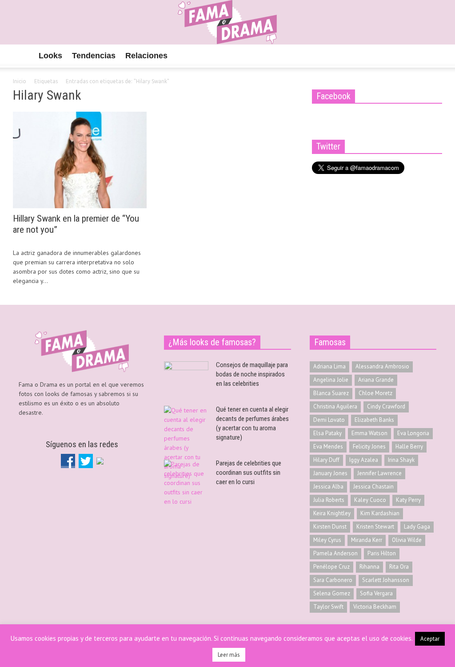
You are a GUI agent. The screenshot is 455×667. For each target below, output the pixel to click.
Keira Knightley (332, 513)
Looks (50, 55)
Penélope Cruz (331, 566)
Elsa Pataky (327, 433)
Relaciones (146, 55)
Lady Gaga (417, 526)
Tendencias (94, 55)
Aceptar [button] (429, 639)
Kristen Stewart (375, 526)
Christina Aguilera (335, 406)
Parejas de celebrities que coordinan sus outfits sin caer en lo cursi (248, 472)
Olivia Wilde (407, 540)
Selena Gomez (331, 593)
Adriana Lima (329, 366)
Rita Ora (399, 566)
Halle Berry (409, 446)
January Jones (330, 473)
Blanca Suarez (331, 393)
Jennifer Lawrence (379, 473)
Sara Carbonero (332, 580)
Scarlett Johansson (385, 580)
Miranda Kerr (366, 540)
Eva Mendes (328, 446)
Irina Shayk (401, 460)
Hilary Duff (326, 460)
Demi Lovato (329, 420)
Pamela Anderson (335, 553)
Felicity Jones (369, 446)
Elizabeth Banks (374, 420)
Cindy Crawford (386, 406)
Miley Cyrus (327, 540)
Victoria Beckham (374, 606)
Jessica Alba (328, 486)
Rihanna (369, 566)
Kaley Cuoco (370, 500)
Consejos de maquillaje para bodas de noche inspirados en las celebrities (252, 374)
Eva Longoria (413, 433)
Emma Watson (369, 433)
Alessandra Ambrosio (382, 366)
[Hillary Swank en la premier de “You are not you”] (80, 159)
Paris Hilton (381, 553)
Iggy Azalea (363, 460)
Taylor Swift (328, 606)
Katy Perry (408, 500)
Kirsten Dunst (330, 526)
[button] (433, 55)
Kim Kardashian (379, 513)
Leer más (229, 655)
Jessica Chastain (373, 486)
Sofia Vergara (376, 593)
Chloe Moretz (375, 393)
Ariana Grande (376, 380)
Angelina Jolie (330, 380)
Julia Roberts (328, 500)
